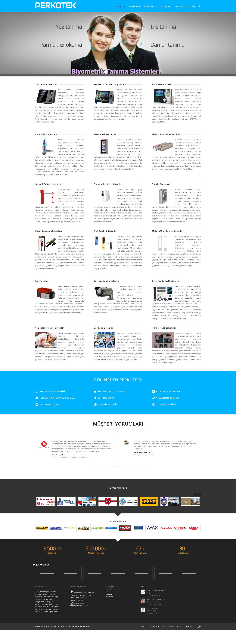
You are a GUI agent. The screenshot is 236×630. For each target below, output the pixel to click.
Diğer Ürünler (110, 589)
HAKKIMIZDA (155, 627)
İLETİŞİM (198, 627)
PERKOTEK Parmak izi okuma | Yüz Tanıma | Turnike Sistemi (68, 626)
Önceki (195, 494)
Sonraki (199, 494)
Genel (107, 592)
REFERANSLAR (168, 627)
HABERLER (179, 627)
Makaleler (109, 597)
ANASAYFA (144, 627)
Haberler (108, 594)
